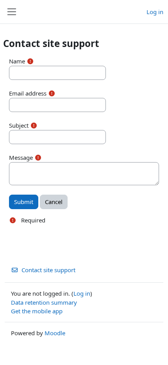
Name (17, 61)
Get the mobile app (37, 311)
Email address (27, 93)
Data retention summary (44, 302)
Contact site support (48, 270)
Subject (19, 125)
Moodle (55, 333)
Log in (155, 12)
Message (21, 157)
